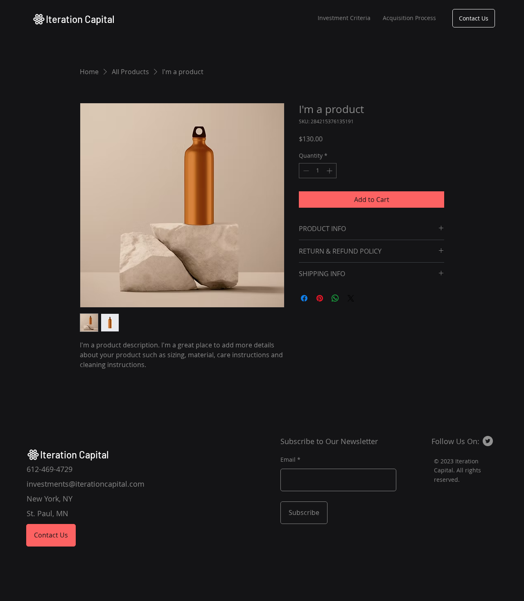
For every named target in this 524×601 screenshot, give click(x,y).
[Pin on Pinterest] (320, 298)
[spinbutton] (317, 170)
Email (288, 460)
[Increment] (330, 170)
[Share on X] (351, 298)
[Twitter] (488, 441)
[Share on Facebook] (304, 298)
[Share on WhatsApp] (335, 298)
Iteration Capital (80, 19)
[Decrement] (305, 170)
